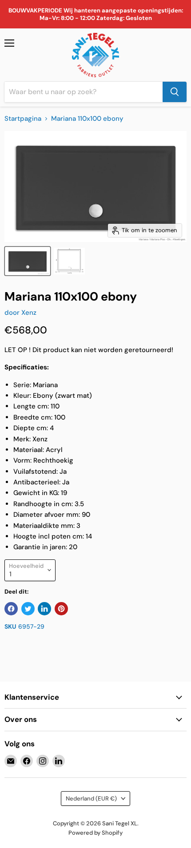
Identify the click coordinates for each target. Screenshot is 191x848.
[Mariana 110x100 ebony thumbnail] (27, 261)
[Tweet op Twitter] (28, 608)
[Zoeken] (175, 92)
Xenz (28, 312)
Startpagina (22, 119)
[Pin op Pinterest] (61, 608)
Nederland (91, 798)
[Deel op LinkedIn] (44, 608)
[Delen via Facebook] (11, 608)
